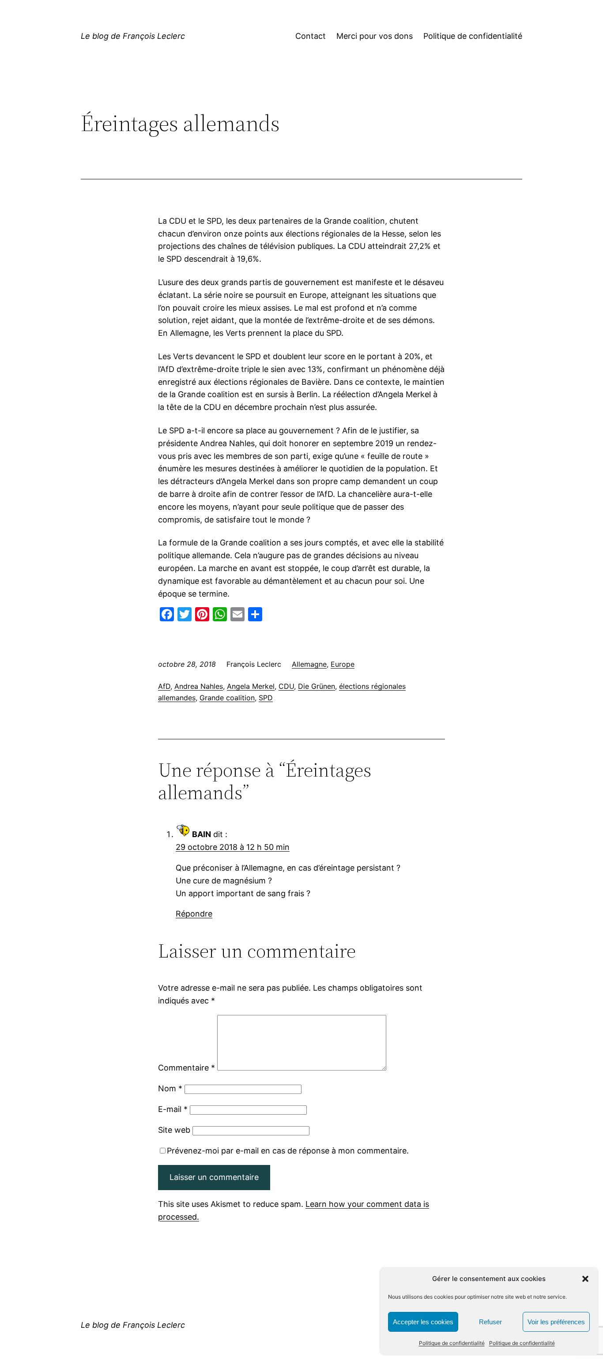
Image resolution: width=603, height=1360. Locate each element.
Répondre (194, 913)
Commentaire (186, 1067)
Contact (310, 36)
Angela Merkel (251, 686)
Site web (174, 1130)
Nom (170, 1088)
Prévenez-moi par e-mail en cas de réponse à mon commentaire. (288, 1150)
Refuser (490, 1322)
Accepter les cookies (423, 1322)
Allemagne (309, 664)
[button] (585, 1278)
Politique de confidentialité (452, 1343)
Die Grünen (316, 686)
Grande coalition (227, 697)
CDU (286, 686)
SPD (266, 697)
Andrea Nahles (198, 686)
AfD (164, 686)
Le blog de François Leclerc (133, 36)
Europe (342, 664)
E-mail (173, 1109)
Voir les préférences (556, 1322)
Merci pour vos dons (374, 36)
